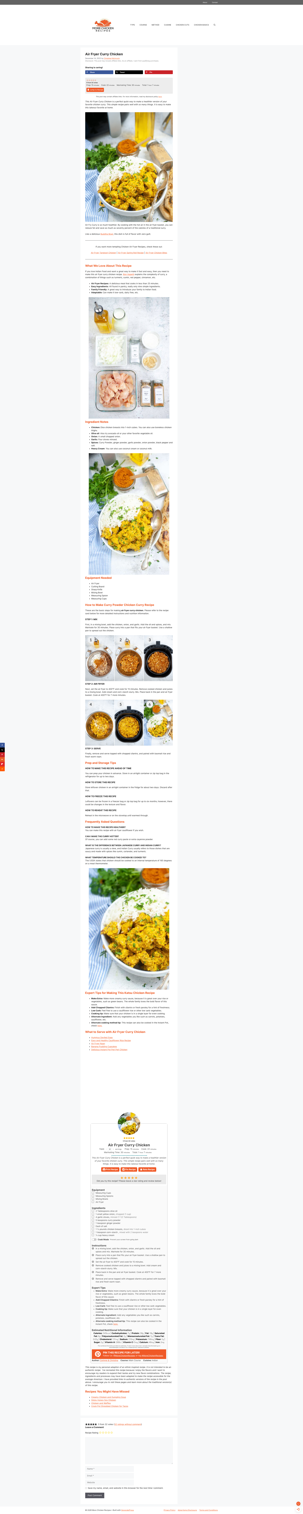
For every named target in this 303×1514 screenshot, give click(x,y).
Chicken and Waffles (101, 1403)
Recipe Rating (91, 1433)
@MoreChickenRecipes (124, 1355)
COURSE (143, 25)
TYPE (132, 25)
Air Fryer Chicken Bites (156, 253)
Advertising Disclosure (187, 1510)
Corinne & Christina (109, 1360)
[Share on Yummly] (2, 759)
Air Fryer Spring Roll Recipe (131, 253)
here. (99, 1025)
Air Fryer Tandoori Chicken (103, 253)
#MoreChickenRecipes (152, 1355)
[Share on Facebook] (2, 745)
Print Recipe (111, 1169)
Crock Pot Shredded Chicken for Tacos (109, 1406)
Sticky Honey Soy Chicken (103, 1400)
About (205, 2)
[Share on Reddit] (2, 768)
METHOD (155, 25)
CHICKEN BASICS (201, 25)
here (160, 97)
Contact (215, 2)
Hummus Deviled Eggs (102, 1037)
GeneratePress (127, 1510)
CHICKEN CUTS (182, 25)
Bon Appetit (128, 274)
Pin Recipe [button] (130, 1169)
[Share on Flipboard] (2, 764)
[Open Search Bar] (214, 24)
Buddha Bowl (106, 234)
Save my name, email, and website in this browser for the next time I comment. (125, 1488)
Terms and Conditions (208, 1510)
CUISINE (167, 25)
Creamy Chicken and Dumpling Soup (108, 1397)
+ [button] (113, 1149)
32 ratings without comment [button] (127, 1424)
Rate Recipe (149, 1169)
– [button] (106, 1149)
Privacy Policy (169, 1510)
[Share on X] (2, 750)
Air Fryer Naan (98, 1043)
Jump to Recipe (96, 90)
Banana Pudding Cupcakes (104, 1046)
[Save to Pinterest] (2, 754)
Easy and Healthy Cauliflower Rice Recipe (111, 1040)
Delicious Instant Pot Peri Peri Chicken (109, 1049)
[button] (87, 80)
